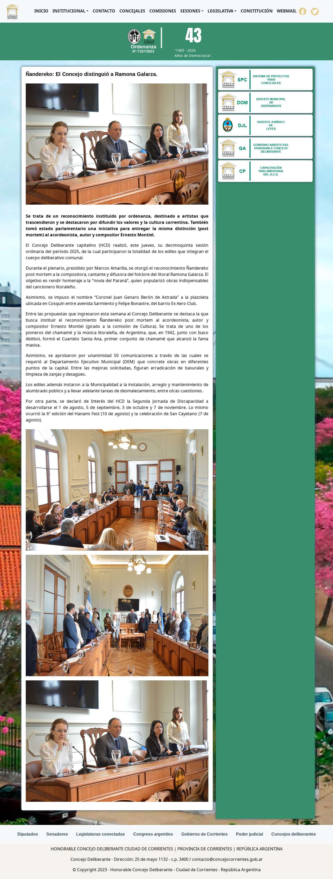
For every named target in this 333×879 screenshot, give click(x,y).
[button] (70, 11)
